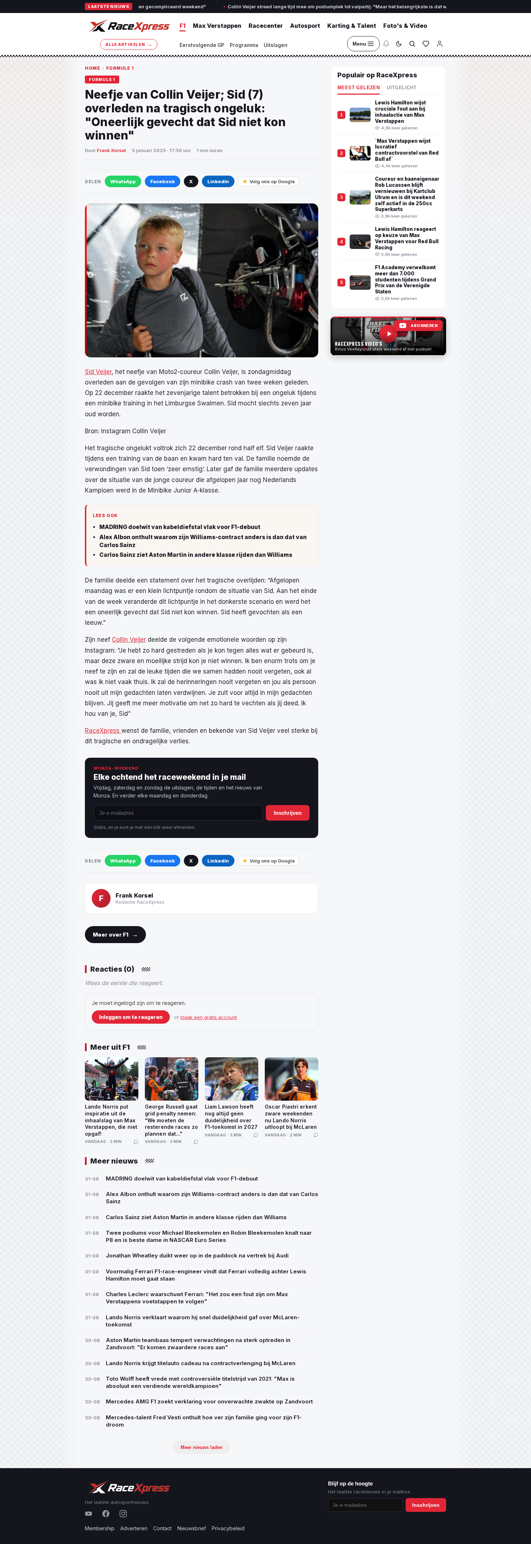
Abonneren (424, 325)
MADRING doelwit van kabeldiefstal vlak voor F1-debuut (179, 527)
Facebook (162, 181)
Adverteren (133, 1528)
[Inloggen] (439, 43)
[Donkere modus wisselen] (399, 43)
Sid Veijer (98, 371)
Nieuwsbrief (191, 1528)
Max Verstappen (217, 25)
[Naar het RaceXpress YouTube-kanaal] (388, 336)
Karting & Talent (351, 25)
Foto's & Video (405, 25)
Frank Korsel (111, 150)
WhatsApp (123, 181)
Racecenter (266, 25)
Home (92, 68)
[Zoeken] (412, 43)
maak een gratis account (208, 1017)
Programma (244, 45)
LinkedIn (218, 181)
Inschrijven (288, 813)
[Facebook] (105, 1513)
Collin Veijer (129, 639)
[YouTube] (88, 1513)
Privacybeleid (228, 1528)
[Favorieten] (425, 43)
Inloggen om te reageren (131, 1017)
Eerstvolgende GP (202, 45)
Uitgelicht (401, 87)
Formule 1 (120, 68)
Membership (100, 1528)
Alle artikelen (128, 44)
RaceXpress (103, 730)
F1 (183, 25)
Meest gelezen (358, 87)
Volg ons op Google (272, 181)
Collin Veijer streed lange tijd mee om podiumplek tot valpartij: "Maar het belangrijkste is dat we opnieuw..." (297, 6)
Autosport (305, 25)
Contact (162, 1528)
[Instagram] (123, 1513)
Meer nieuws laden (202, 1447)
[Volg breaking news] (386, 43)
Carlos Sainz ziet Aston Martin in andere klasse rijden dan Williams (195, 554)
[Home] (128, 26)
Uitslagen (276, 45)
